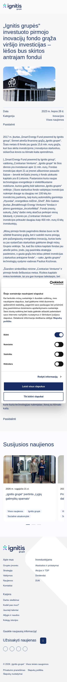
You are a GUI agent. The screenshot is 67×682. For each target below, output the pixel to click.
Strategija (7, 570)
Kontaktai (7, 585)
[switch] (59, 344)
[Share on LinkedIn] (62, 124)
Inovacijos (58, 116)
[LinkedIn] (12, 648)
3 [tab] (39, 524)
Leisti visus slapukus (33, 386)
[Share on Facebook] (59, 124)
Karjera (7, 594)
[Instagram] (25, 648)
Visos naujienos (55, 119)
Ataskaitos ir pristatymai (47, 565)
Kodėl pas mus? (11, 605)
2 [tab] (33, 524)
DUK (37, 580)
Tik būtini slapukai (33, 396)
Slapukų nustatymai (12, 674)
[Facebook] (5, 648)
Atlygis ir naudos (11, 615)
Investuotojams (43, 559)
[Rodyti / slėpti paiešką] (52, 7)
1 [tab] (28, 524)
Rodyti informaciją (47, 376)
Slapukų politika (35, 670)
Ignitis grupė (34, 511)
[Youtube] (18, 648)
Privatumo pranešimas (14, 670)
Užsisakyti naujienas (19, 640)
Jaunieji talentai (10, 610)
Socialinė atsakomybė (18, 516)
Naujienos (8, 580)
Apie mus (8, 559)
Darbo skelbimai (11, 600)
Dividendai (40, 575)
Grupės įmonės (10, 565)
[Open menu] (61, 7)
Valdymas (8, 575)
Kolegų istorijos (10, 620)
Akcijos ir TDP (42, 570)
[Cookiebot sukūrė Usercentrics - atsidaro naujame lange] (49, 283)
